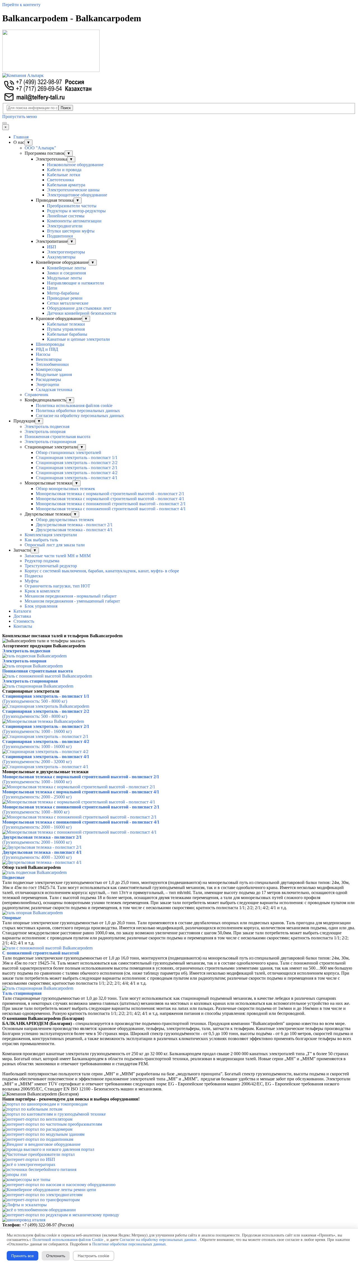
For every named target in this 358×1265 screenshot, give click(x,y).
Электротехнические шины (73, 189)
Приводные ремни (65, 298)
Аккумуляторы (61, 257)
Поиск (66, 108)
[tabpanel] (179, 635)
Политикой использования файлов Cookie (67, 1240)
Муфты (32, 581)
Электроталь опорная (45, 431)
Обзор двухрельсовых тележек (65, 519)
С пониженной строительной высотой (40, 953)
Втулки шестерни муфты (71, 231)
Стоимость (23, 621)
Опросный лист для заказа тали (55, 544)
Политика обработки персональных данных (78, 410)
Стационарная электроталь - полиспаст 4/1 (76, 477)
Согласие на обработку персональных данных (80, 415)
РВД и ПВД (47, 349)
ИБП (51, 246)
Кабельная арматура (66, 184)
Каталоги (22, 611)
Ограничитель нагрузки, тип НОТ (57, 586)
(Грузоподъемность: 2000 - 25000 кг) (37, 796)
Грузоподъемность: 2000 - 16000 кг (37, 827)
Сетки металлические (67, 303)
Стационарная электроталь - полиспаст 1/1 (76, 457)
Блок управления (41, 606)
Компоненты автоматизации (74, 220)
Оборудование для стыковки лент (79, 308)
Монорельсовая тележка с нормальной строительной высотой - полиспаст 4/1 (110, 498)
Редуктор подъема (42, 560)
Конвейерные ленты (66, 267)
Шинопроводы (50, 344)
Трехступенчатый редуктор (51, 565)
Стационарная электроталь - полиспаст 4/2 (76, 472)
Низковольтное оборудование (75, 164)
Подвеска (34, 575)
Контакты (22, 626)
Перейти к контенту (21, 4)
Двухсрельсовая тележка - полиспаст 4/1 (74, 529)
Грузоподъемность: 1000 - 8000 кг (36, 812)
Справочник (36, 394)
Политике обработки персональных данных (129, 1244)
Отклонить (55, 1256)
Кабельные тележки (66, 324)
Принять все (22, 1256)
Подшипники (60, 236)
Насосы (43, 354)
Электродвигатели (65, 226)
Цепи (52, 288)
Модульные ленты (64, 278)
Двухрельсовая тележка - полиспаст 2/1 (42, 837)
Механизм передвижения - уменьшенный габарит (72, 601)
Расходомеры (48, 379)
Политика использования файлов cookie (74, 405)
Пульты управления (66, 329)
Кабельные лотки (63, 174)
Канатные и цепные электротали (78, 339)
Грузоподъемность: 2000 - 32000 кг (37, 761)
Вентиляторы (49, 359)
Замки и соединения (66, 273)
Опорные (11, 917)
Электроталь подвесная (47, 426)
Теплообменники (52, 364)
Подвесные (13, 877)
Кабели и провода (64, 169)
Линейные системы (65, 215)
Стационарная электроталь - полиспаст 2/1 (76, 467)
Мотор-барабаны (63, 293)
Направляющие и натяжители (75, 283)
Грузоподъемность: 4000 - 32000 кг (37, 857)
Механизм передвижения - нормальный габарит (71, 596)
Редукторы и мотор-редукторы (76, 210)
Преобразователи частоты (71, 205)
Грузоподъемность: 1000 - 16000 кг (37, 731)
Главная (21, 137)
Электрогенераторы (66, 252)
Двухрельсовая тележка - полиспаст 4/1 (42, 852)
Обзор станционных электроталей (68, 452)
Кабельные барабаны (67, 334)
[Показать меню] (4, 123)
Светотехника (60, 179)
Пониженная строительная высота (57, 436)
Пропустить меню (19, 116)
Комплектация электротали (51, 534)
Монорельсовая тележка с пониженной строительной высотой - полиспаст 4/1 (111, 508)
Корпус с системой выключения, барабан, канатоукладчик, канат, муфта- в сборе (102, 570)
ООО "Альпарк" (40, 147)
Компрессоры (49, 369)
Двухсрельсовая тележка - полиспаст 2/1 (74, 524)
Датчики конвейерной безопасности (81, 313)
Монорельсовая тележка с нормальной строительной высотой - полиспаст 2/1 (110, 493)
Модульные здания (54, 374)
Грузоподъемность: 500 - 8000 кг (35, 701)
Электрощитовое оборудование (77, 194)
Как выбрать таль (41, 539)
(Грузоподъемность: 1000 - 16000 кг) (37, 781)
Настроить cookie (93, 1256)
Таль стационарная (22, 993)
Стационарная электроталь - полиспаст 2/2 (76, 462)
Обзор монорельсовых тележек (65, 488)
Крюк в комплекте (42, 591)
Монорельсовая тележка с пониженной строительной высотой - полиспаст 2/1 (111, 503)
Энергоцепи (47, 384)
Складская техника (54, 389)
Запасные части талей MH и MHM (58, 555)
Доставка (22, 616)
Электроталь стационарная (50, 441)
